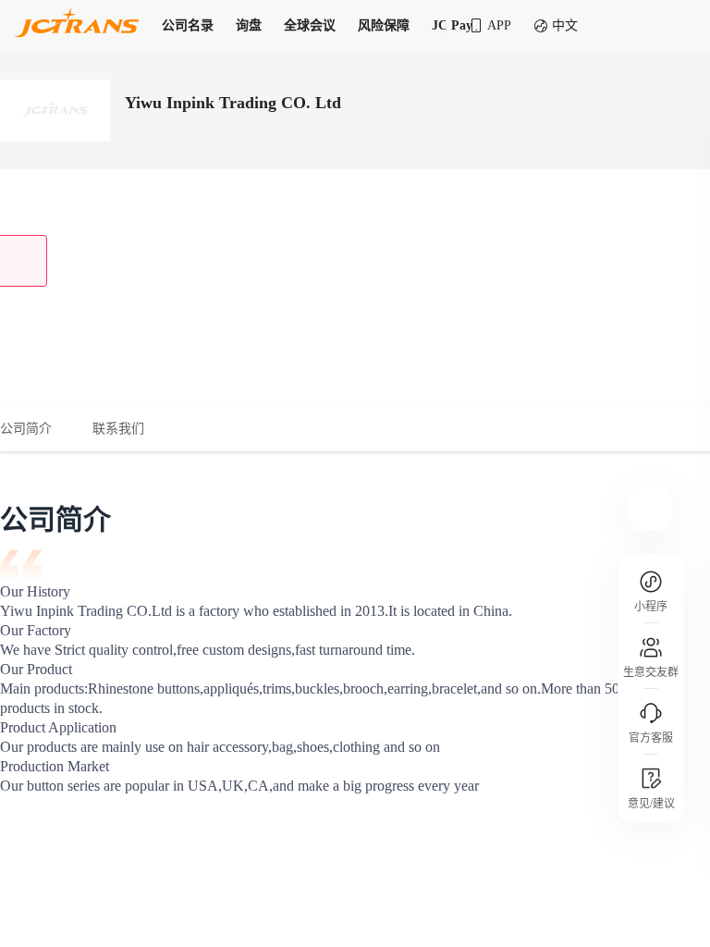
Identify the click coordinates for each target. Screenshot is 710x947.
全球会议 (310, 25)
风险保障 (384, 25)
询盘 (249, 25)
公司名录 (188, 25)
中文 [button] (565, 25)
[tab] (36, 429)
